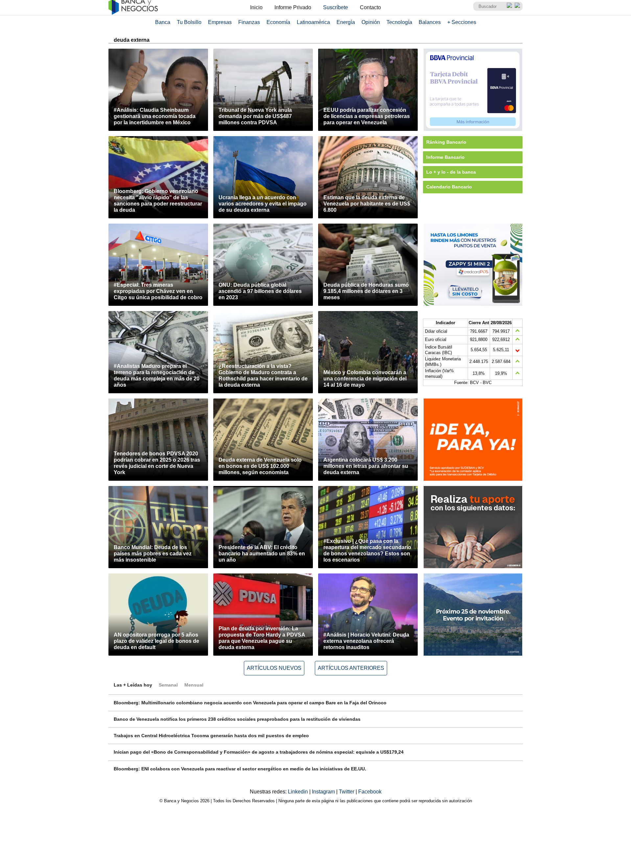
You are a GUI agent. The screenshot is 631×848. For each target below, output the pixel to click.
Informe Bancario (445, 157)
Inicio (256, 7)
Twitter (347, 791)
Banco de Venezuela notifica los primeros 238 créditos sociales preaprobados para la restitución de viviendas (237, 719)
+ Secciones (461, 22)
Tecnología (399, 22)
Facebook (370, 791)
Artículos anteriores (351, 668)
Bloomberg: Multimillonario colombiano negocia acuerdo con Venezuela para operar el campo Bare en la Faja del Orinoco (250, 702)
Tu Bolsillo (189, 22)
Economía (278, 22)
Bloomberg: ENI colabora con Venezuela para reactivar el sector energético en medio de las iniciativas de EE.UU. (240, 768)
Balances (430, 22)
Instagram (324, 791)
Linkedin (298, 791)
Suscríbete (335, 7)
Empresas (220, 22)
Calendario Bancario (449, 186)
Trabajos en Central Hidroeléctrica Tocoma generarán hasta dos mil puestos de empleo (211, 735)
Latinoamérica (313, 22)
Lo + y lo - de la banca (451, 172)
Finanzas (249, 22)
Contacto (370, 7)
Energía (346, 22)
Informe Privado (292, 7)
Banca (162, 22)
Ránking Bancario (446, 142)
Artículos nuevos (274, 668)
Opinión (371, 22)
